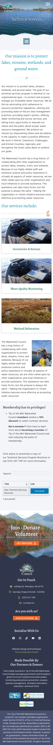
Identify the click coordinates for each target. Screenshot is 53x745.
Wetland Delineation (26, 329)
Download (39, 491)
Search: (7, 473)
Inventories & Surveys (26, 249)
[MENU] (48, 4)
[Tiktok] (26, 638)
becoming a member (33, 430)
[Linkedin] (39, 638)
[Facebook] (13, 638)
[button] (26, 41)
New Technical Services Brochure (15, 491)
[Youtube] (33, 638)
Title (6, 484)
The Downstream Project (26, 652)
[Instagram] (20, 638)
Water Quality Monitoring (27, 289)
